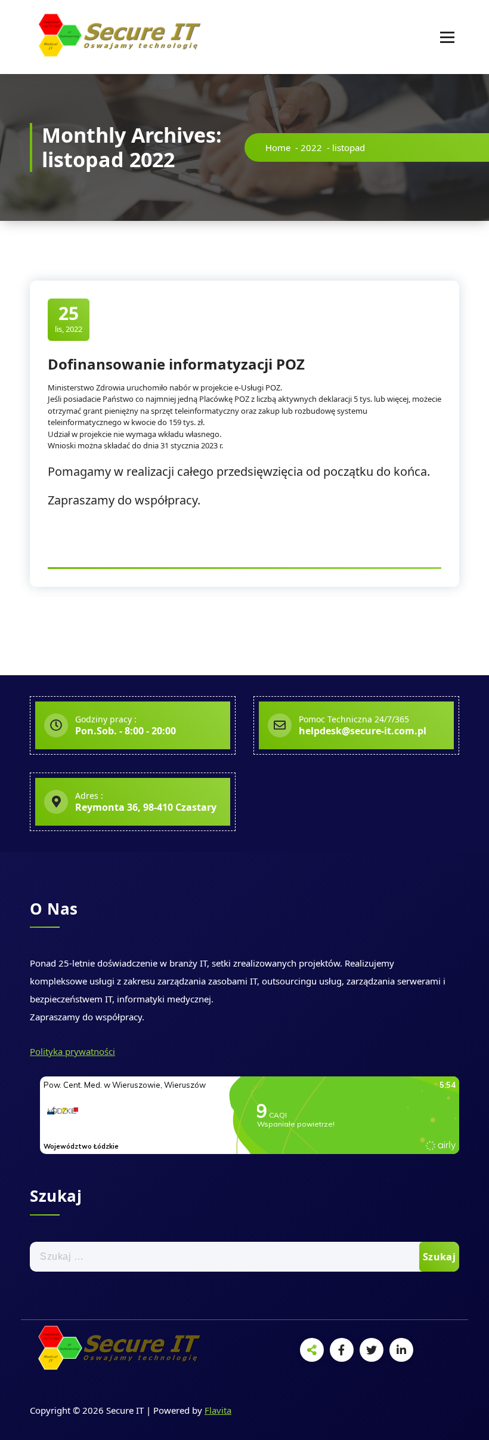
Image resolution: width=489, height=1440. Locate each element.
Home (277, 147)
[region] (244, 1404)
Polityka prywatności (72, 1051)
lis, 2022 (68, 318)
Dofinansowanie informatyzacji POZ (176, 364)
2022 (311, 147)
